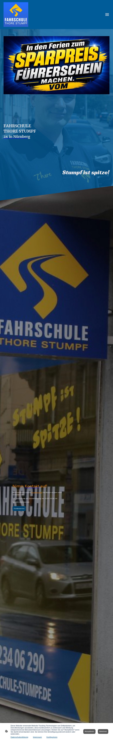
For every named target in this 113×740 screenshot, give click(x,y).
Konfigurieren (51, 737)
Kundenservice (36, 492)
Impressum (37, 737)
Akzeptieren (89, 731)
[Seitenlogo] (16, 14)
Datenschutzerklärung (19, 737)
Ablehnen (103, 731)
